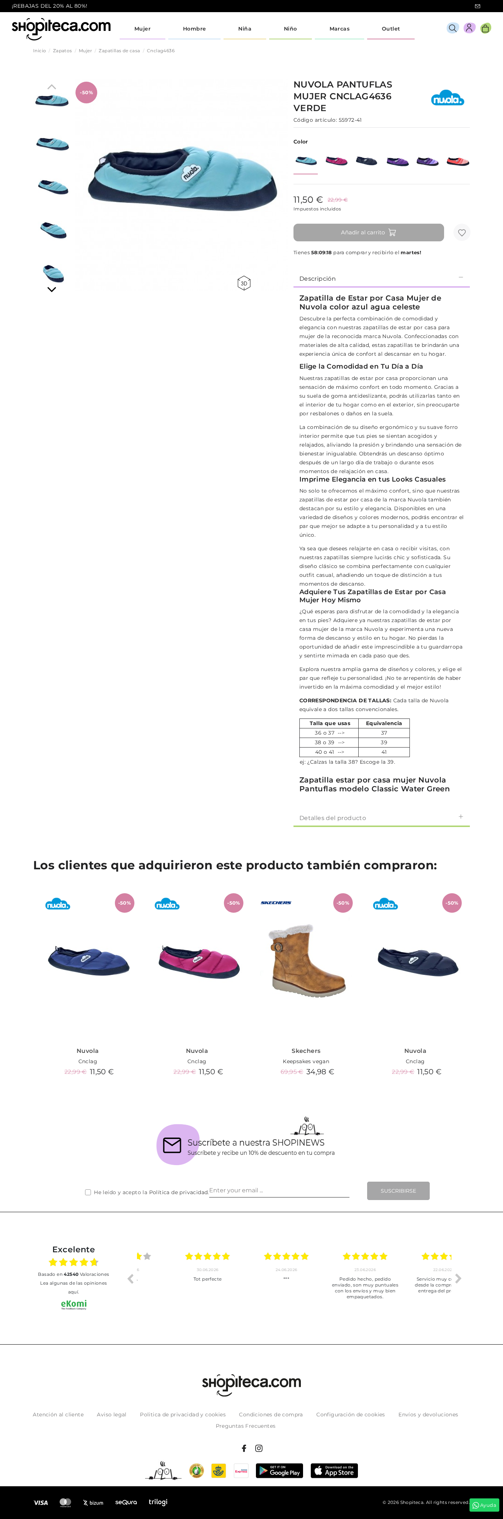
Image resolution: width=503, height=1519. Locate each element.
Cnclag (87, 1061)
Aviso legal (111, 1414)
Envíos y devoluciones (428, 1414)
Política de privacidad (178, 1192)
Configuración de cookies (350, 1414)
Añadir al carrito (363, 232)
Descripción (317, 278)
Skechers (306, 1050)
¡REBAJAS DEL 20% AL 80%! (50, 6)
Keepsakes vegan (306, 1061)
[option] (176, 1278)
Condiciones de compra (271, 1414)
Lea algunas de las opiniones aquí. (73, 1287)
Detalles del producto (332, 817)
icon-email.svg (478, 6)
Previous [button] (130, 1278)
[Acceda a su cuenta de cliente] (470, 29)
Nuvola (88, 1050)
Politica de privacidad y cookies (183, 1414)
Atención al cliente (58, 1414)
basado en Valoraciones (73, 1274)
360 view (245, 283)
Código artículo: (315, 120)
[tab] (381, 278)
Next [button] (458, 1278)
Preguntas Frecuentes (246, 1426)
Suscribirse (398, 1191)
